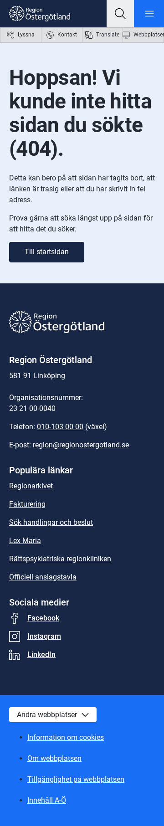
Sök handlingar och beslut (51, 522)
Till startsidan (47, 251)
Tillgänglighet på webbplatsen (75, 779)
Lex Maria (25, 540)
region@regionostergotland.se (81, 445)
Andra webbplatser (47, 714)
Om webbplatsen (54, 758)
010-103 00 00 (60, 426)
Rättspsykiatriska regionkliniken (60, 558)
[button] (120, 13)
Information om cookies (65, 737)
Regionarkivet (31, 486)
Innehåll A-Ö (46, 800)
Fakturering (27, 504)
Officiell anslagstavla (43, 577)
